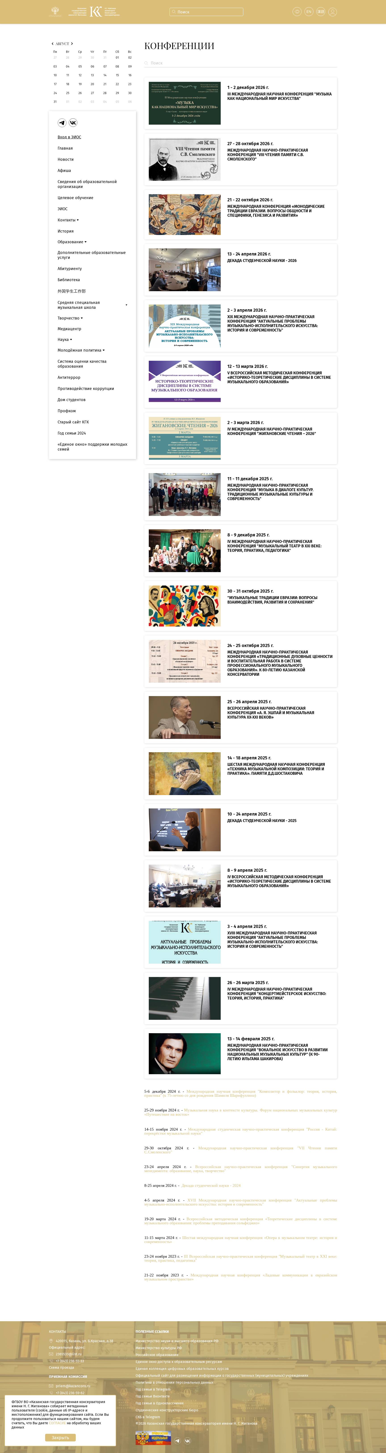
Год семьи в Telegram (153, 1389)
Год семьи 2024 (72, 433)
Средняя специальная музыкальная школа (79, 305)
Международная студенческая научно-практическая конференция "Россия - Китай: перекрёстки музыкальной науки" (240, 1131)
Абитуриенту (70, 268)
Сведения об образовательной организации (87, 184)
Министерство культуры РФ (159, 1348)
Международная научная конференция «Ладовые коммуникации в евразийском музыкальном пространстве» (240, 1277)
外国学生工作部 (72, 291)
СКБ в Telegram (148, 1417)
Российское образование (157, 1355)
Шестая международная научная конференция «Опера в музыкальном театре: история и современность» (240, 1239)
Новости (66, 159)
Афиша (64, 170)
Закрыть (60, 1437)
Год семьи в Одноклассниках (160, 1403)
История (66, 231)
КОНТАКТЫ (57, 1331)
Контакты (67, 220)
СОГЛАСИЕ (57, 1423)
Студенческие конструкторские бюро (167, 1410)
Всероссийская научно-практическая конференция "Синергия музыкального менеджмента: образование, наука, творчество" (240, 1168)
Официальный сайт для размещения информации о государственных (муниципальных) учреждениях (222, 1375)
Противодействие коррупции (86, 388)
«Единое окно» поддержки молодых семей (92, 447)
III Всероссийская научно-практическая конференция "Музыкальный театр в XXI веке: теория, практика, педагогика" (240, 1258)
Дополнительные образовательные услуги (92, 255)
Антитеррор (69, 377)
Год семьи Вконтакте (153, 1396)
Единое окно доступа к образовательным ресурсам (179, 1362)
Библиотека (69, 279)
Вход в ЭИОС (69, 137)
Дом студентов (72, 399)
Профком (67, 410)
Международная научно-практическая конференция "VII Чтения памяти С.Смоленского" (240, 1150)
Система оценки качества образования (82, 364)
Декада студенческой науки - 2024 (211, 1185)
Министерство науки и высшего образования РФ (177, 1341)
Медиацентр (69, 328)
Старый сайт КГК (73, 422)
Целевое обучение (75, 197)
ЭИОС (62, 208)
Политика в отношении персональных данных (174, 1382)
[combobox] (206, 12)
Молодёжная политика (79, 350)
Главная (65, 148)
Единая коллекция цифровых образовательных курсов (182, 1368)
